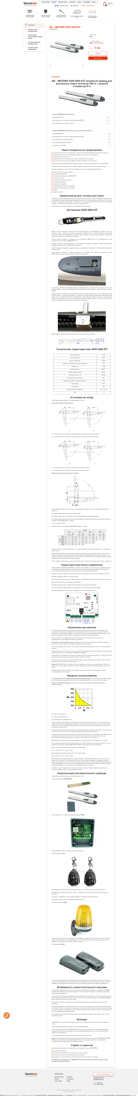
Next (85, 47)
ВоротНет (67, 1090)
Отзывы (79, 1)
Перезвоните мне (98, 58)
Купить (98, 53)
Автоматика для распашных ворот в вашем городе (35, 36)
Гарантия (54, 1)
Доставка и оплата (62, 1)
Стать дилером (86, 1)
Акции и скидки (45, 1)
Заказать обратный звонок (103, 1074)
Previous (48, 47)
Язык (93, 2)
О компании (72, 1)
